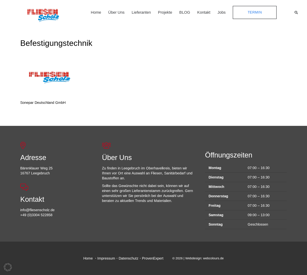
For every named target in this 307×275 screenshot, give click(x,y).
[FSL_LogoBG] (43, 15)
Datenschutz (128, 258)
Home (88, 258)
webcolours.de (213, 258)
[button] (296, 12)
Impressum (106, 258)
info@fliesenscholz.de (37, 210)
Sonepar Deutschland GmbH (43, 103)
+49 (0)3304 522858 (36, 215)
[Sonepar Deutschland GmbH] (49, 77)
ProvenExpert (152, 258)
